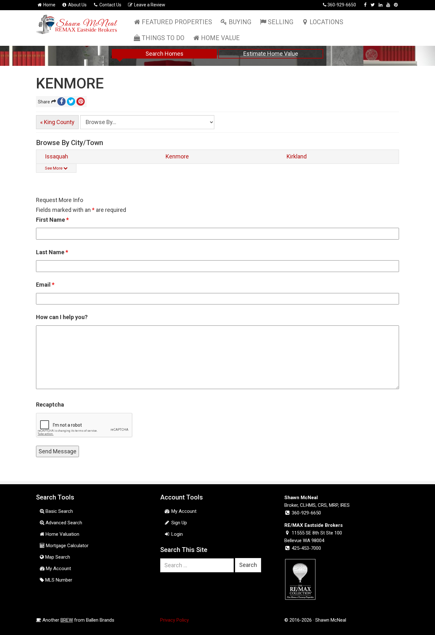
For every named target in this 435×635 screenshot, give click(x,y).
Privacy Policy (174, 620)
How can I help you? (62, 317)
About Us (77, 4)
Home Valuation (61, 534)
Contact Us (109, 4)
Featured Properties (177, 22)
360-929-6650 (341, 4)
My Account (58, 568)
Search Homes (164, 53)
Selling (280, 22)
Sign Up (178, 523)
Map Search (57, 557)
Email (45, 284)
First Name (52, 219)
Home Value (220, 38)
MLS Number (58, 580)
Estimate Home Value (270, 53)
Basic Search (58, 511)
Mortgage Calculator (67, 545)
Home (48, 4)
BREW (67, 620)
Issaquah (56, 156)
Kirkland (297, 156)
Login (176, 534)
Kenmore (177, 156)
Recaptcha (50, 404)
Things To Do (163, 38)
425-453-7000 (306, 548)
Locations (326, 22)
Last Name (52, 252)
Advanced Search (63, 523)
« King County (57, 122)
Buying (240, 22)
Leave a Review (149, 4)
